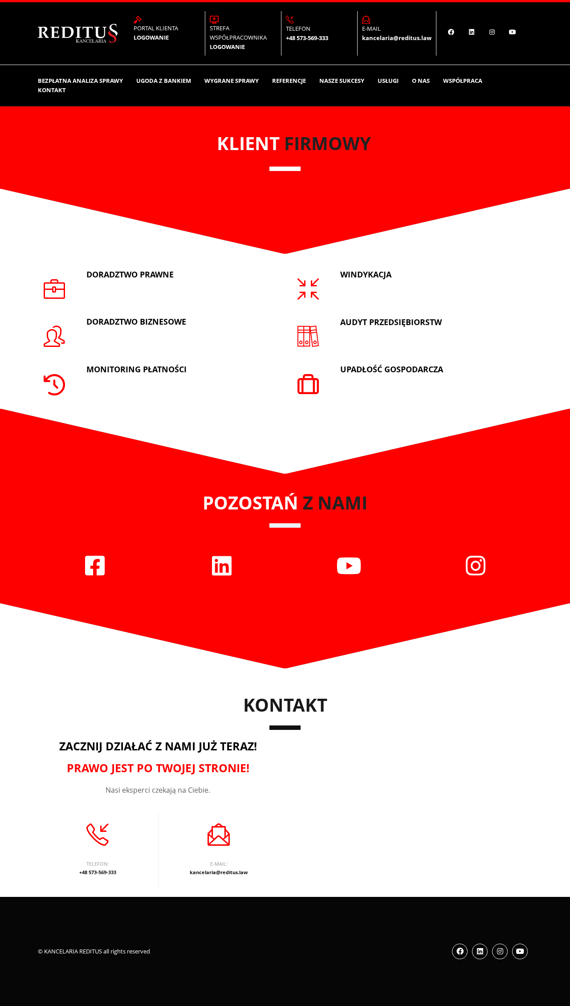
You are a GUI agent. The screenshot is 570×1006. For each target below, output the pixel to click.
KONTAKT (52, 90)
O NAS (421, 81)
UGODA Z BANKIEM (163, 81)
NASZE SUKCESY (341, 81)
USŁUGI (388, 81)
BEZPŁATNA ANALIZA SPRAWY (80, 81)
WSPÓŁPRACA (462, 81)
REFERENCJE (289, 81)
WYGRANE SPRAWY (231, 81)
